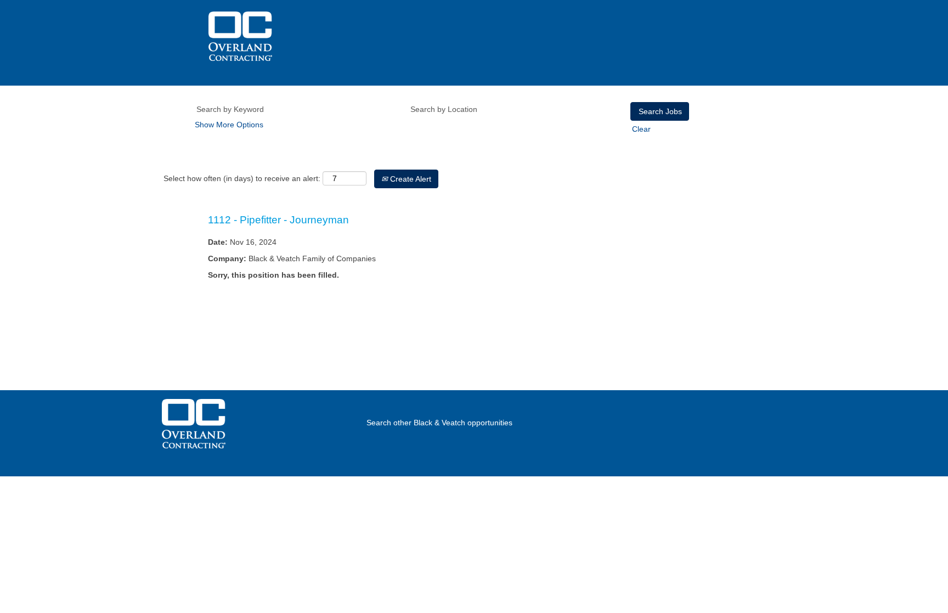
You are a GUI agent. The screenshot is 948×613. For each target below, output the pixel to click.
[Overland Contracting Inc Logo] (193, 423)
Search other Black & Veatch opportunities (439, 422)
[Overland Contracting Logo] (240, 36)
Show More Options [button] (229, 124)
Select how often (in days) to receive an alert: (241, 178)
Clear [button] (641, 129)
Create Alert (409, 179)
